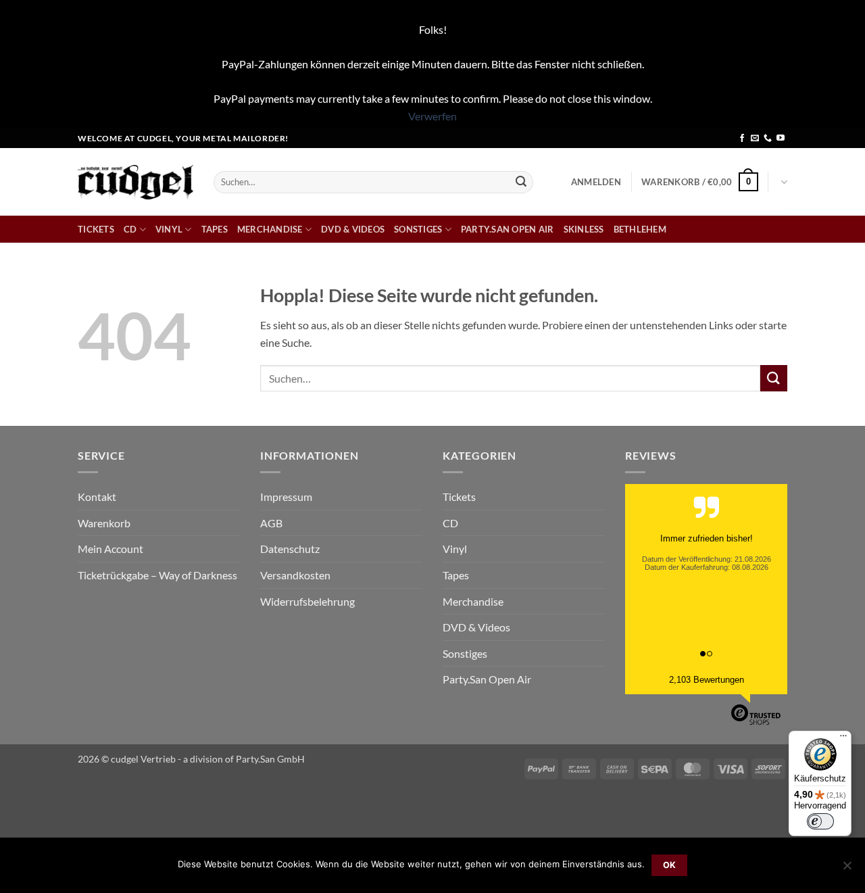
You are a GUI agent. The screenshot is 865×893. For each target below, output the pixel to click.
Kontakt (97, 496)
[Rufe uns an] (768, 138)
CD (130, 229)
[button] (596, 182)
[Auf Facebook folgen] (742, 138)
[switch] (820, 821)
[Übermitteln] (521, 181)
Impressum (286, 496)
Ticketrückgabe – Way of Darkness (157, 575)
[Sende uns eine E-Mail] (755, 138)
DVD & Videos (353, 229)
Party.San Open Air (507, 229)
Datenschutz (290, 548)
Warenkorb (104, 522)
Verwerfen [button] (432, 116)
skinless (584, 229)
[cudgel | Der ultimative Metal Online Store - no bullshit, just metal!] (135, 182)
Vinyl (168, 229)
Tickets (96, 229)
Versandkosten (295, 575)
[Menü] (843, 739)
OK (669, 865)
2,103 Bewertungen (706, 680)
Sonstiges (418, 229)
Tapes (214, 229)
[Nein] (847, 869)
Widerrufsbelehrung (307, 601)
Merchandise (270, 229)
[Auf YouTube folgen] (780, 138)
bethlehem (640, 229)
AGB (271, 522)
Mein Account (110, 548)
